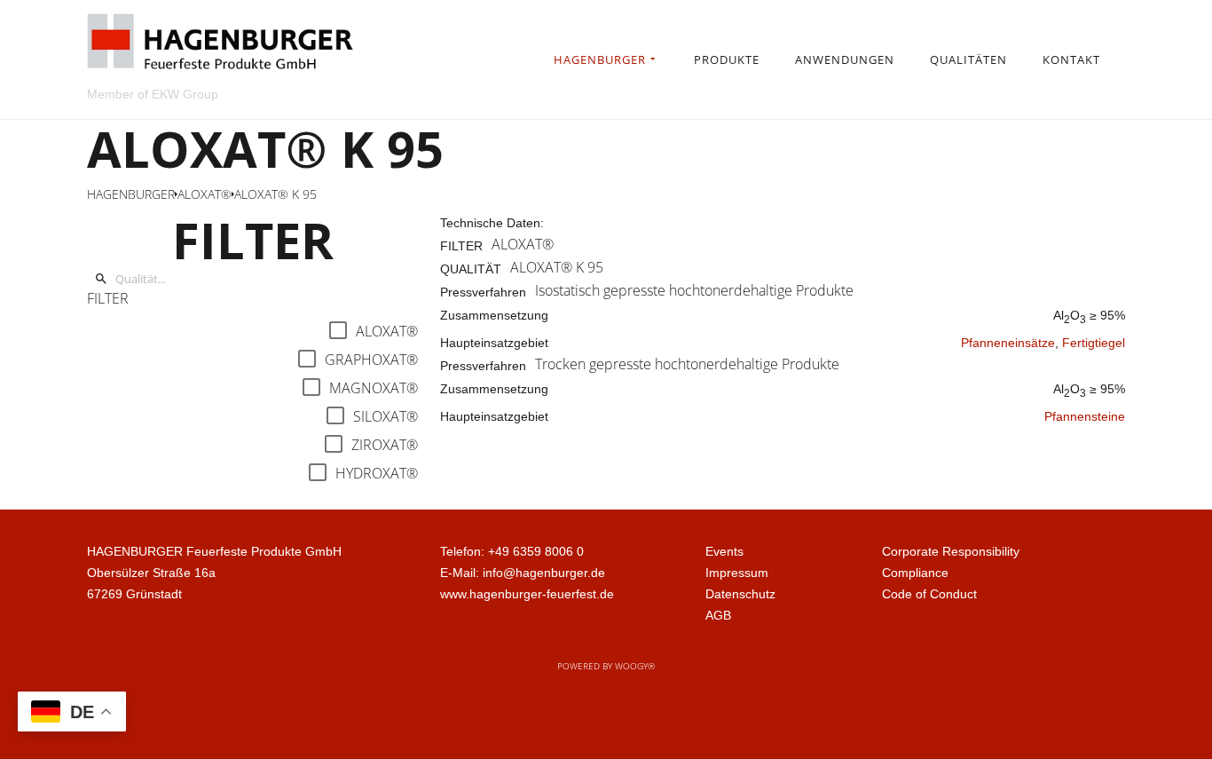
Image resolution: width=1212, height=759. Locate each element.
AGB (718, 615)
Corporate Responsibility (950, 551)
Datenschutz (740, 594)
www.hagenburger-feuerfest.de (527, 594)
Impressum (736, 572)
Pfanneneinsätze (1008, 343)
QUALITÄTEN (968, 59)
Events (724, 551)
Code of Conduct (929, 594)
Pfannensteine (1084, 416)
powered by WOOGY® (606, 666)
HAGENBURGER (600, 59)
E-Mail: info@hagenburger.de (522, 572)
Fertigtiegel (1093, 343)
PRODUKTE (726, 59)
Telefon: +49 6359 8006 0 (512, 551)
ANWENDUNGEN (844, 59)
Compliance (915, 572)
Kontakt (1071, 59)
